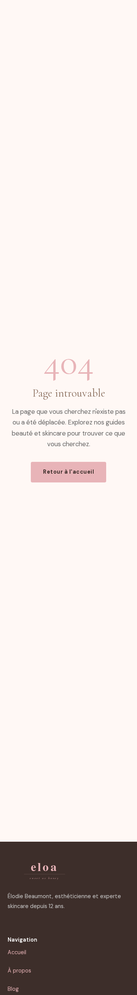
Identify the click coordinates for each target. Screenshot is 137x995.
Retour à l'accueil (68, 471)
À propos (19, 970)
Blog (13, 988)
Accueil (17, 952)
